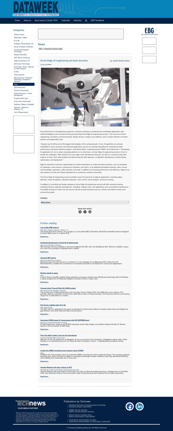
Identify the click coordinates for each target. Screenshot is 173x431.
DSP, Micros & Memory (22, 57)
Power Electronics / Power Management (23, 94)
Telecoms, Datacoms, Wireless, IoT (21, 108)
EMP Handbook (97, 20)
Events (16, 71)
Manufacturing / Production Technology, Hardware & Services (23, 79)
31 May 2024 (44, 64)
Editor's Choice (19, 34)
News (16, 84)
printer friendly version (121, 60)
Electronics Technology (22, 64)
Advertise (78, 20)
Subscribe (65, 20)
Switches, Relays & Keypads (24, 104)
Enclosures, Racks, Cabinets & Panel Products (24, 68)
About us (27, 20)
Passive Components (21, 90)
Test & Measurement (21, 112)
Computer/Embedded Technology (21, 51)
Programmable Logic (21, 98)
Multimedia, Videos (20, 37)
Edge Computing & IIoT (22, 61)
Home (17, 20)
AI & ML (17, 40)
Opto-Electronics (19, 87)
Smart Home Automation (22, 101)
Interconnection (19, 75)
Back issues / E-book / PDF (46, 20)
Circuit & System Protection (23, 47)
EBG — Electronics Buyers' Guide (50, 49)
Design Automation (20, 54)
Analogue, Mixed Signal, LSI (23, 43)
